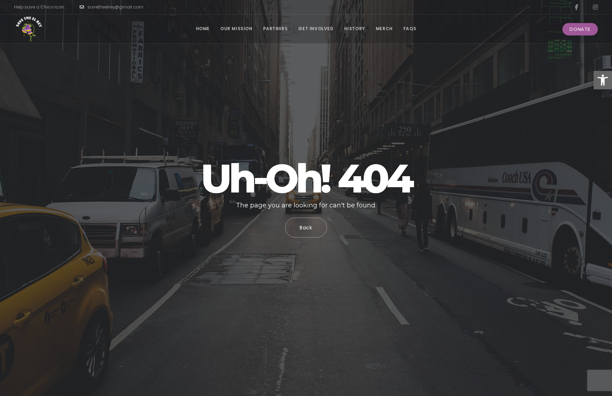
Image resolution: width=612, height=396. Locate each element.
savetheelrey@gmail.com (115, 7)
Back (306, 227)
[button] (603, 80)
